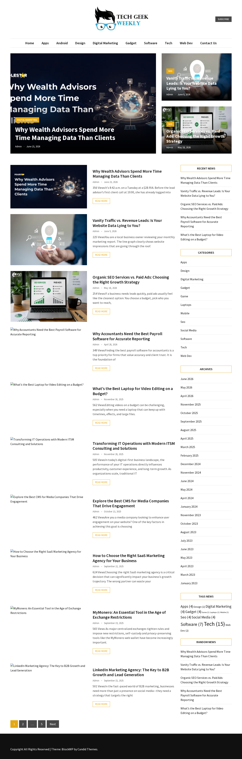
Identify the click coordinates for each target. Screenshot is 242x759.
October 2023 (189, 523)
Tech (168, 43)
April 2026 (187, 396)
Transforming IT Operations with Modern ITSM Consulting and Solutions (134, 446)
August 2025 (188, 430)
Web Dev (186, 43)
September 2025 (191, 421)
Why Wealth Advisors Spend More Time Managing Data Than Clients (65, 133)
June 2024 (187, 481)
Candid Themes (87, 749)
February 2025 (190, 455)
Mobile (185, 313)
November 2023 (191, 515)
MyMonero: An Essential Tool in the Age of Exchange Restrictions (129, 615)
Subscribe (223, 19)
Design (80, 43)
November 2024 (191, 472)
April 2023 (187, 566)
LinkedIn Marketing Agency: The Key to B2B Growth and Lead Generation (131, 672)
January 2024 (189, 506)
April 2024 (187, 498)
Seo (170, 71)
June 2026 (187, 379)
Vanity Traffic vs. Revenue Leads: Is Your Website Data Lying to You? (191, 83)
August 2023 (188, 532)
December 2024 (190, 464)
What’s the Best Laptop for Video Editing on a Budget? (133, 391)
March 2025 (188, 447)
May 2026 (186, 387)
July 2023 (186, 540)
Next (53, 724)
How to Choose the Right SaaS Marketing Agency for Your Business (129, 558)
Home (29, 43)
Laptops (186, 305)
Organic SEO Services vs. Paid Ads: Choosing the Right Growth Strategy (195, 136)
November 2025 (191, 404)
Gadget (131, 43)
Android (62, 43)
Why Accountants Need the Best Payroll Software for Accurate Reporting (127, 336)
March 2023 (188, 574)
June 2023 (187, 549)
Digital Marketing (105, 43)
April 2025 (187, 438)
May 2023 (186, 557)
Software (150, 43)
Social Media (188, 330)
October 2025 (189, 413)
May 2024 (186, 489)
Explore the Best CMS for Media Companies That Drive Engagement (131, 503)
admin (18, 146)
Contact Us (208, 43)
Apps (45, 43)
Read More (101, 201)
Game (184, 296)
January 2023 (189, 583)
